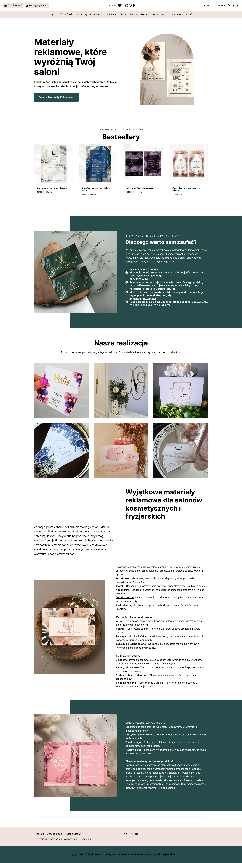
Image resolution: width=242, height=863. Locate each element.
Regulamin (86, 839)
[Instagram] (131, 833)
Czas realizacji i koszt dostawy (64, 834)
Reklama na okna (126, 682)
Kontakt (39, 834)
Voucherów (122, 589)
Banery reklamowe (127, 667)
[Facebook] (125, 833)
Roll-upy (121, 636)
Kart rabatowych (126, 605)
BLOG (189, 14)
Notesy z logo (133, 749)
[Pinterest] (136, 833)
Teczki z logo (133, 742)
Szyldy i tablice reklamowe (131, 675)
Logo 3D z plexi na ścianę (131, 643)
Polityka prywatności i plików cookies (56, 839)
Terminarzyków (125, 597)
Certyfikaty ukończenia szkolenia (145, 734)
